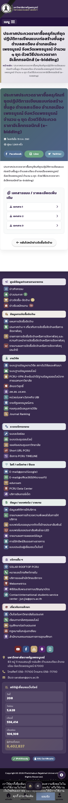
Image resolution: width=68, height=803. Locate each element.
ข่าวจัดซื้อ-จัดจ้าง (19, 300)
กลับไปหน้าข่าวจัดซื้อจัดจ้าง (36, 242)
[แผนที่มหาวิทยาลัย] (42, 649)
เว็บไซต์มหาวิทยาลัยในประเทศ (26, 614)
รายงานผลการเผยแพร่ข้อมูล (25, 536)
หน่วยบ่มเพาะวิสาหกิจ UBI (24, 397)
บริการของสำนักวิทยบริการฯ (25, 578)
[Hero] (30, 786)
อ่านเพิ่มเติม (26, 796)
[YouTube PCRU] (18, 649)
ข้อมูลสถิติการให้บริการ (22, 510)
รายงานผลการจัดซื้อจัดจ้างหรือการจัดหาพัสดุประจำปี (35, 348)
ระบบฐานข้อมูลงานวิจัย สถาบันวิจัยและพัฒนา (35, 365)
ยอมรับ (45, 796)
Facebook (15, 154)
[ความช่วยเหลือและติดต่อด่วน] (62, 775)
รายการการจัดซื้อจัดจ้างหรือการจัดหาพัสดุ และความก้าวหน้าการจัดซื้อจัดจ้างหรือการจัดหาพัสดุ (37, 338)
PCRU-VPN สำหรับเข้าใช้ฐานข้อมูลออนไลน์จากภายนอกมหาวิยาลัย (36, 379)
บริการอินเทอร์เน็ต (19, 494)
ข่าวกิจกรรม (16, 289)
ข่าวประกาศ (15, 295)
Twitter (56, 154)
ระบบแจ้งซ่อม (17, 434)
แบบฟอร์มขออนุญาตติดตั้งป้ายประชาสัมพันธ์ (35, 525)
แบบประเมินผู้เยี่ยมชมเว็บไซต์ (26, 547)
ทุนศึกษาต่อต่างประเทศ (22, 625)
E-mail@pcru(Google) (23, 472)
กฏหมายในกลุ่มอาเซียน (22, 631)
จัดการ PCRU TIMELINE (23, 456)
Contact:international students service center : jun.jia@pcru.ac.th (33, 597)
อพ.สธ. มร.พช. (17, 392)
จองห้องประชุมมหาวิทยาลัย (24, 445)
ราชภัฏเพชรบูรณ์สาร (21, 403)
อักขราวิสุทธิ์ (16, 386)
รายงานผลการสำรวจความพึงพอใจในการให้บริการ (34, 517)
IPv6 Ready (22, 758)
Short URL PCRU (19, 451)
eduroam (15, 483)
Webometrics (17, 584)
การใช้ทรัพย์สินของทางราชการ (27, 541)
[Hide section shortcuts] (38, 786)
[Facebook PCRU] (26, 649)
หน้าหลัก (7, 65)
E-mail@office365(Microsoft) (28, 477)
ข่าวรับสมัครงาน (18, 306)
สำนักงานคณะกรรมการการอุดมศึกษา (30, 637)
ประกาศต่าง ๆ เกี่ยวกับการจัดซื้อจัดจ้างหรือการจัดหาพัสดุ (36, 329)
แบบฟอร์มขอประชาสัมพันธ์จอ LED (29, 530)
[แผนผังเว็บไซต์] (34, 649)
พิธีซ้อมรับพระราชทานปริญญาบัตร (29, 589)
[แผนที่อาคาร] (50, 649)
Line (36, 154)
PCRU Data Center (20, 489)
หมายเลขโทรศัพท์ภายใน (23, 572)
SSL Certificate (45, 758)
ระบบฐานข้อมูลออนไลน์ (22, 371)
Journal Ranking (19, 414)
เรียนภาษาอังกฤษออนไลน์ (24, 620)
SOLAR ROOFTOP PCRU (24, 567)
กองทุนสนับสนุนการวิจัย (23, 408)
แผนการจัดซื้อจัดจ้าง (21, 321)
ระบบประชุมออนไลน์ (20, 439)
